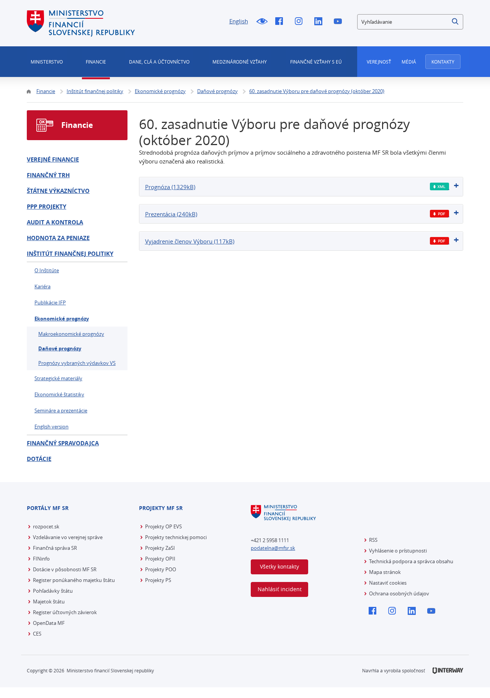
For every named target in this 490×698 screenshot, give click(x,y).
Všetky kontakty (279, 566)
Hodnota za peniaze (58, 238)
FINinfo (41, 558)
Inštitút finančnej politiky (70, 254)
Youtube (340, 21)
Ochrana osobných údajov (399, 593)
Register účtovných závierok (65, 612)
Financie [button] (96, 62)
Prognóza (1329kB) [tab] (170, 187)
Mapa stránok (385, 572)
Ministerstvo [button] (47, 62)
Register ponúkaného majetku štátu (74, 580)
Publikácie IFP (50, 302)
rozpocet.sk (46, 526)
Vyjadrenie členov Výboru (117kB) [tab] (189, 241)
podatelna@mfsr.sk (273, 547)
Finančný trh (48, 175)
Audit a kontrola (55, 222)
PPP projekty (46, 207)
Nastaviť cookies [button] (388, 582)
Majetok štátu (49, 601)
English (238, 21)
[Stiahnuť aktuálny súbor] (439, 187)
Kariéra (42, 286)
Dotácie (39, 459)
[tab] (301, 186)
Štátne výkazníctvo (58, 191)
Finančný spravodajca (63, 443)
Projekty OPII (160, 558)
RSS (373, 539)
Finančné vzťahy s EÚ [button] (316, 62)
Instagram (301, 21)
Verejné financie (53, 159)
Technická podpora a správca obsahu (411, 561)
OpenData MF (49, 623)
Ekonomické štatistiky (59, 394)
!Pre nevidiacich (262, 21)
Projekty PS (158, 580)
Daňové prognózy (59, 348)
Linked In (320, 21)
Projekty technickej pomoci (176, 537)
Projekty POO (160, 569)
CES (37, 633)
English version (51, 426)
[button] (455, 22)
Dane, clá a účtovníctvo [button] (159, 62)
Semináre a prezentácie (60, 410)
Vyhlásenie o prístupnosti (398, 550)
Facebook (281, 21)
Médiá (409, 62)
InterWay (448, 670)
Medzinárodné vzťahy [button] (239, 62)
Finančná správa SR (55, 547)
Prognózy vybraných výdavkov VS (77, 363)
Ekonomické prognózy (61, 318)
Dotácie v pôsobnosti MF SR (64, 569)
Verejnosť (379, 62)
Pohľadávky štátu (53, 590)
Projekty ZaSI (160, 547)
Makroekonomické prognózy (71, 333)
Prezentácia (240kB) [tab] (171, 214)
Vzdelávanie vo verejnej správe (68, 537)
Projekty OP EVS (163, 526)
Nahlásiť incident (280, 589)
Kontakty (442, 62)
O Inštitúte (46, 270)
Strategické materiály (58, 378)
